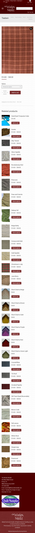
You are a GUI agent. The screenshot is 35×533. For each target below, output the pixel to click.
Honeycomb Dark (17, 241)
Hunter (13, 129)
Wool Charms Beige (17, 289)
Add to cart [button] (15, 123)
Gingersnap (15, 447)
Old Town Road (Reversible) (20, 396)
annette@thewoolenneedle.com (13, 487)
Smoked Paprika (16, 385)
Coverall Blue (15, 362)
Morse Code (15, 410)
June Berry (14, 276)
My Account (28, 4)
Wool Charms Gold (17, 315)
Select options (16, 136)
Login (30, 2)
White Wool (15, 436)
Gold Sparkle (15, 253)
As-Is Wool (9, 102)
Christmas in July (17, 264)
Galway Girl (14, 210)
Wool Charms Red (17, 340)
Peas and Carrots (16, 194)
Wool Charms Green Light (19, 351)
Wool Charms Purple (18, 327)
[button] (31, 28)
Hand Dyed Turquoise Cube (20, 116)
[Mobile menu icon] (3, 8)
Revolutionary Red (17, 165)
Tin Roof (14, 374)
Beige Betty (15, 225)
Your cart (31, 12)
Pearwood (14, 458)
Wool (14, 102)
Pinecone (14, 180)
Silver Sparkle (15, 152)
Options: (4, 83)
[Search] (31, 8)
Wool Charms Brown (18, 303)
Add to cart (15, 92)
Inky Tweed (15, 141)
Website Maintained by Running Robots (17, 531)
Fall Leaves (14, 423)
